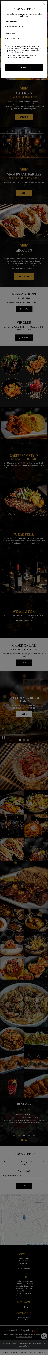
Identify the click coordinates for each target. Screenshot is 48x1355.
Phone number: (10, 33)
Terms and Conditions (15, 52)
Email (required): (11, 21)
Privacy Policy (35, 50)
